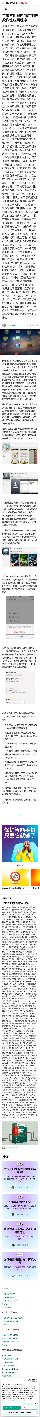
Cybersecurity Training (10, 1369)
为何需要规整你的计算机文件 (20, 1261)
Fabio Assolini (11, 325)
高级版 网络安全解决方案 (10, 1342)
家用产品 (5, 1288)
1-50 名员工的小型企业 (10, 1312)
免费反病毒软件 (7, 1307)
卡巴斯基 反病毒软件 (8, 1294)
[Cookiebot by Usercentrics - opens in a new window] (28, 1380)
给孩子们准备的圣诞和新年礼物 (20, 1170)
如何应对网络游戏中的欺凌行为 (13, 888)
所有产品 (5, 1304)
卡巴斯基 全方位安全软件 (10, 1301)
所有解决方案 (6, 1376)
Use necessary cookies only (20, 1412)
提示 (21, 1164)
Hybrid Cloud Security (9, 1365)
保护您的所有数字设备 (15, 903)
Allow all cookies (11, 1408)
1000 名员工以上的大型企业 (12, 1350)
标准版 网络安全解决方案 (10, 1338)
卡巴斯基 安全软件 (8, 1297)
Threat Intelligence (8, 1372)
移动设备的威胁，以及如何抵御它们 (20, 1230)
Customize (28, 1408)
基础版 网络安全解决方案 (10, 1321)
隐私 (6, 9)
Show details (28, 1404)
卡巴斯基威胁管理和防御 (10, 1359)
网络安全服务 (6, 1355)
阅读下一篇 (8, 898)
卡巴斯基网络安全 (8, 1362)
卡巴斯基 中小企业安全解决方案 (12, 1318)
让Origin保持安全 (20, 1202)
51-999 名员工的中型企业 (11, 1329)
